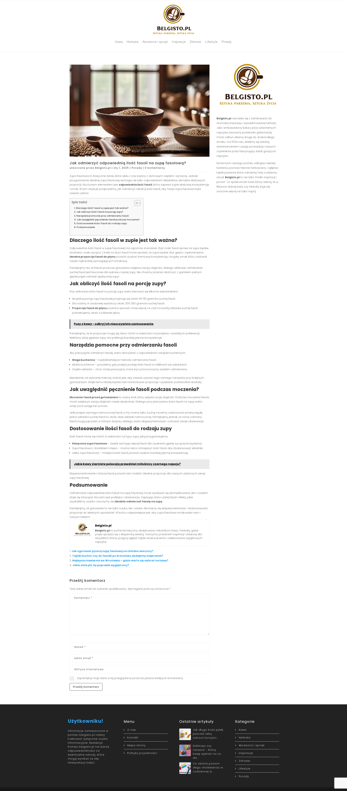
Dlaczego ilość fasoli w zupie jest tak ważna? (102, 208)
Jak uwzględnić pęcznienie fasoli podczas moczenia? (108, 219)
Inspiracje (179, 42)
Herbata (132, 42)
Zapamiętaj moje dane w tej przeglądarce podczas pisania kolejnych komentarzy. (130, 678)
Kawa (119, 42)
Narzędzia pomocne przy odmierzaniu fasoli (102, 215)
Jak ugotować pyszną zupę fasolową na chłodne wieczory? (112, 551)
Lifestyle (211, 42)
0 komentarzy (155, 168)
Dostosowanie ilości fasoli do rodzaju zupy (102, 223)
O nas (131, 730)
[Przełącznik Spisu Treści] (136, 203)
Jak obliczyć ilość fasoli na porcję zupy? (99, 211)
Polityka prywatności (142, 753)
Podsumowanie (86, 227)
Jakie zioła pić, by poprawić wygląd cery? (100, 565)
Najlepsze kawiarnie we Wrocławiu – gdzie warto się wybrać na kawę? (120, 560)
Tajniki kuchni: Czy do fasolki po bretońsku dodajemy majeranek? (117, 556)
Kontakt (132, 737)
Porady (227, 42)
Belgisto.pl (103, 168)
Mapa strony (136, 745)
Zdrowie (195, 42)
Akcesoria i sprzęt (155, 42)
